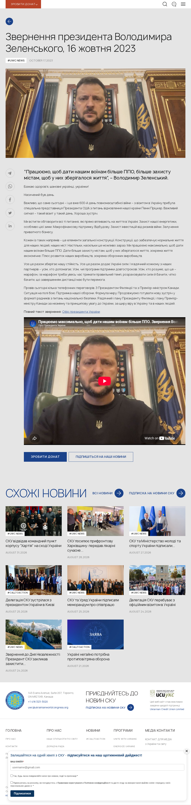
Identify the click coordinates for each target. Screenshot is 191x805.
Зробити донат (45, 457)
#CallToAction (95, 738)
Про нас (11, 738)
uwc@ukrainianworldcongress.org (48, 707)
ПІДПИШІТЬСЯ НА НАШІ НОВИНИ (101, 457)
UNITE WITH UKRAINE (125, 738)
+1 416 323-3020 (38, 701)
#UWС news (16, 60)
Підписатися (22, 793)
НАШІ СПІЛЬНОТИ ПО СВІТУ (62, 738)
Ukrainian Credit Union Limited (167, 709)
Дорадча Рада (55, 746)
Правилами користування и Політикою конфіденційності (83, 783)
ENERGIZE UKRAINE (124, 746)
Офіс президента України (81, 312)
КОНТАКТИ (12, 746)
